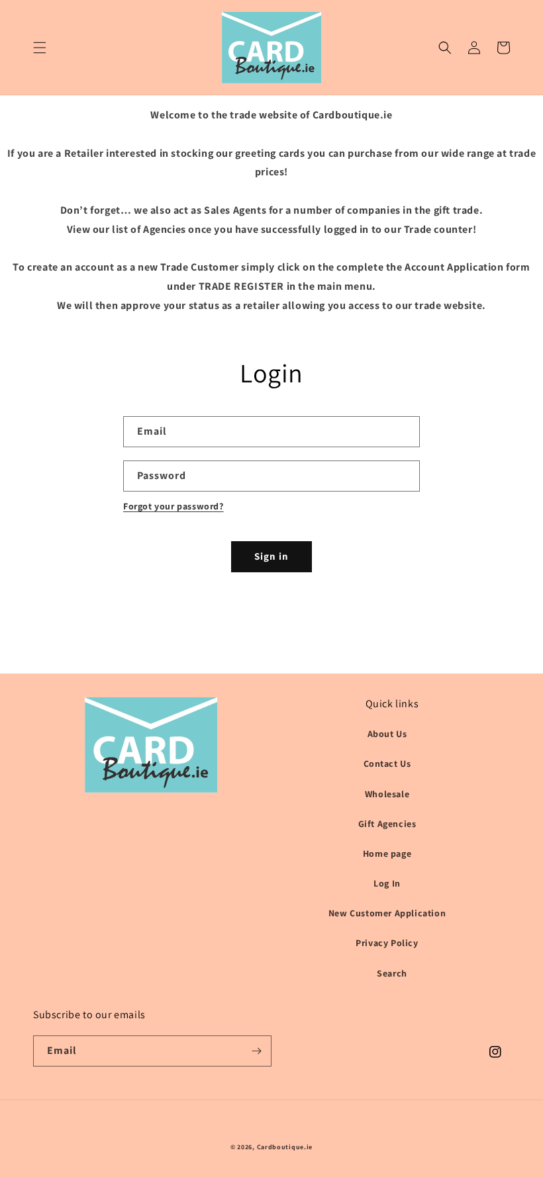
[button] (39, 47)
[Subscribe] (256, 1051)
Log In (387, 883)
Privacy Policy (387, 943)
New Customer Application (387, 913)
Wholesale (387, 794)
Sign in (271, 556)
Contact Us (387, 763)
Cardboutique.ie (285, 1147)
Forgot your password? (173, 506)
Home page (387, 853)
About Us (387, 734)
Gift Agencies (387, 824)
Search (392, 973)
